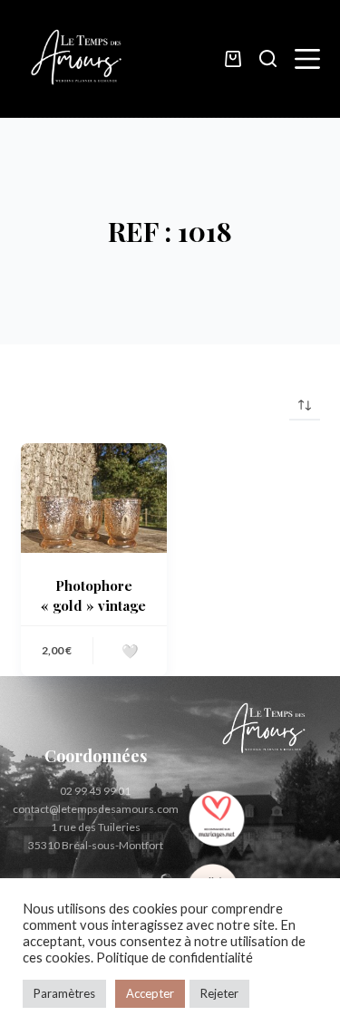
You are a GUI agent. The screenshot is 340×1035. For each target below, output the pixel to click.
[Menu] (307, 59)
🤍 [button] (130, 651)
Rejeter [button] (219, 993)
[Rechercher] (268, 58)
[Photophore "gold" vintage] (94, 498)
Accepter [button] (150, 993)
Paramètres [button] (64, 993)
